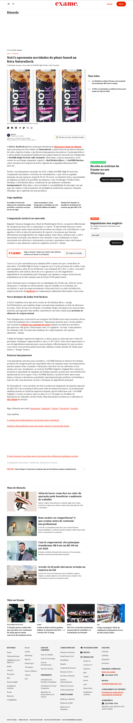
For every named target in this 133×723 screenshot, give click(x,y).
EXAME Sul (64, 660)
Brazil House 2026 (67, 656)
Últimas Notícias (13, 656)
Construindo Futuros (68, 668)
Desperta (86, 669)
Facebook (105, 663)
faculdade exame (90, 648)
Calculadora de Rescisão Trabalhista (48, 681)
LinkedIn (105, 655)
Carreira (10, 670)
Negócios (10, 696)
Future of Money (31, 671)
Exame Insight (12, 682)
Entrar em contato (108, 672)
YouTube (105, 652)
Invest (9, 692)
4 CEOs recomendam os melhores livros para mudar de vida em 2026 (109, 90)
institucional (12, 720)
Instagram (105, 659)
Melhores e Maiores (67, 699)
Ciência (27, 675)
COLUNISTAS (11, 700)
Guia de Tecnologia (48, 659)
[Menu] (8, 4)
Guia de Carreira (47, 669)
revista (86, 652)
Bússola (13, 12)
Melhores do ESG (66, 703)
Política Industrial (67, 690)
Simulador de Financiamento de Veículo (47, 694)
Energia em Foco (66, 672)
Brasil (9, 666)
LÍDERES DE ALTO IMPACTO (13, 661)
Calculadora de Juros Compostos (48, 687)
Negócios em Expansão (65, 708)
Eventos (53, 463)
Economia (10, 674)
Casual (27, 652)
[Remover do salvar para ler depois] (31, 128)
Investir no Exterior (67, 676)
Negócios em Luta (67, 686)
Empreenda (87, 688)
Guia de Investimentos (46, 664)
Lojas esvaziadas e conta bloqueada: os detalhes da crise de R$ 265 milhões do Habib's (46, 205)
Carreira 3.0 (87, 665)
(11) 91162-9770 (111, 675)
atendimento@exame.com (112, 684)
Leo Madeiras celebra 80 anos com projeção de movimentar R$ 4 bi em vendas (108, 82)
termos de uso (23, 720)
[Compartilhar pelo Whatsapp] (8, 128)
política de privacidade (52, 720)
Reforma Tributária (67, 652)
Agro (85, 684)
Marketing (28, 655)
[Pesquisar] (13, 4)
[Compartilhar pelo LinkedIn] (16, 128)
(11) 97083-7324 (111, 703)
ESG (8, 678)
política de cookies (36, 720)
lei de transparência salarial (72, 720)
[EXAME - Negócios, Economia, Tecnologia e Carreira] (66, 4)
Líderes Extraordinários (66, 681)
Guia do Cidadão (47, 655)
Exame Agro (29, 663)
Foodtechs (34, 463)
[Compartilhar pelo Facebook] (12, 128)
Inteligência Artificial (11, 687)
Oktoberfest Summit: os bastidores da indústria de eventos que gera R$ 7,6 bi (71, 205)
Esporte (28, 659)
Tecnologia (29, 667)
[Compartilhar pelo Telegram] (20, 128)
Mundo (27, 648)
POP (26, 679)
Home (9, 53)
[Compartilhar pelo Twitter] (24, 128)
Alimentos (44, 463)
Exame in (86, 661)
